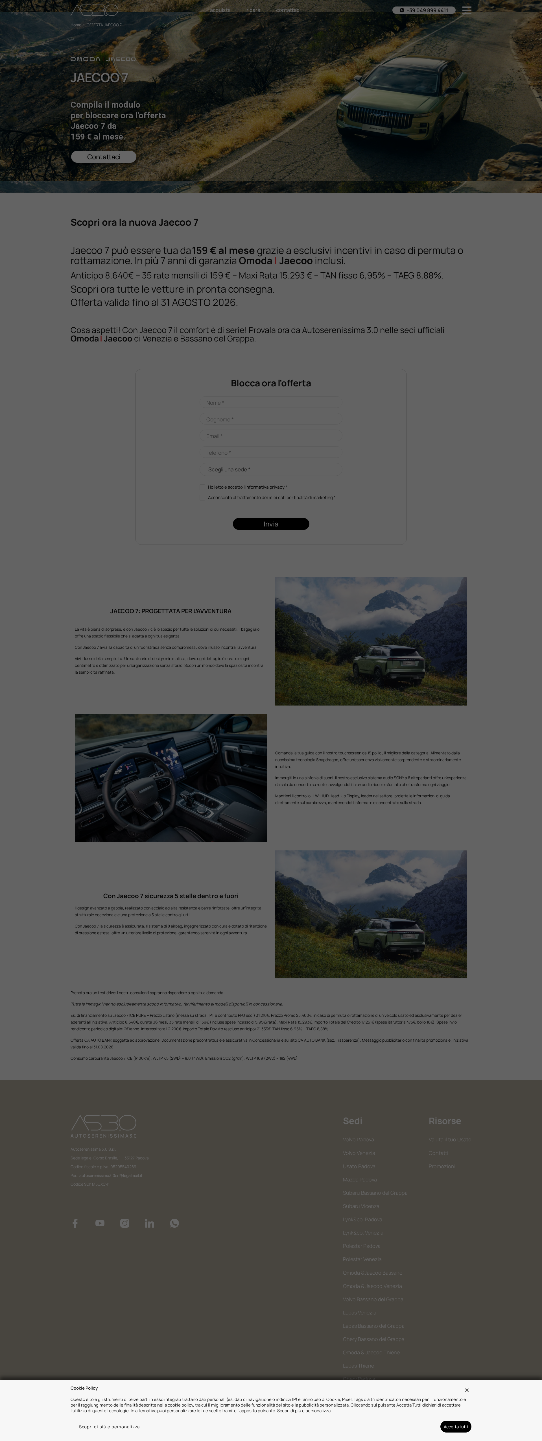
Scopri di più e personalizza (109, 1426)
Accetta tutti (456, 1426)
